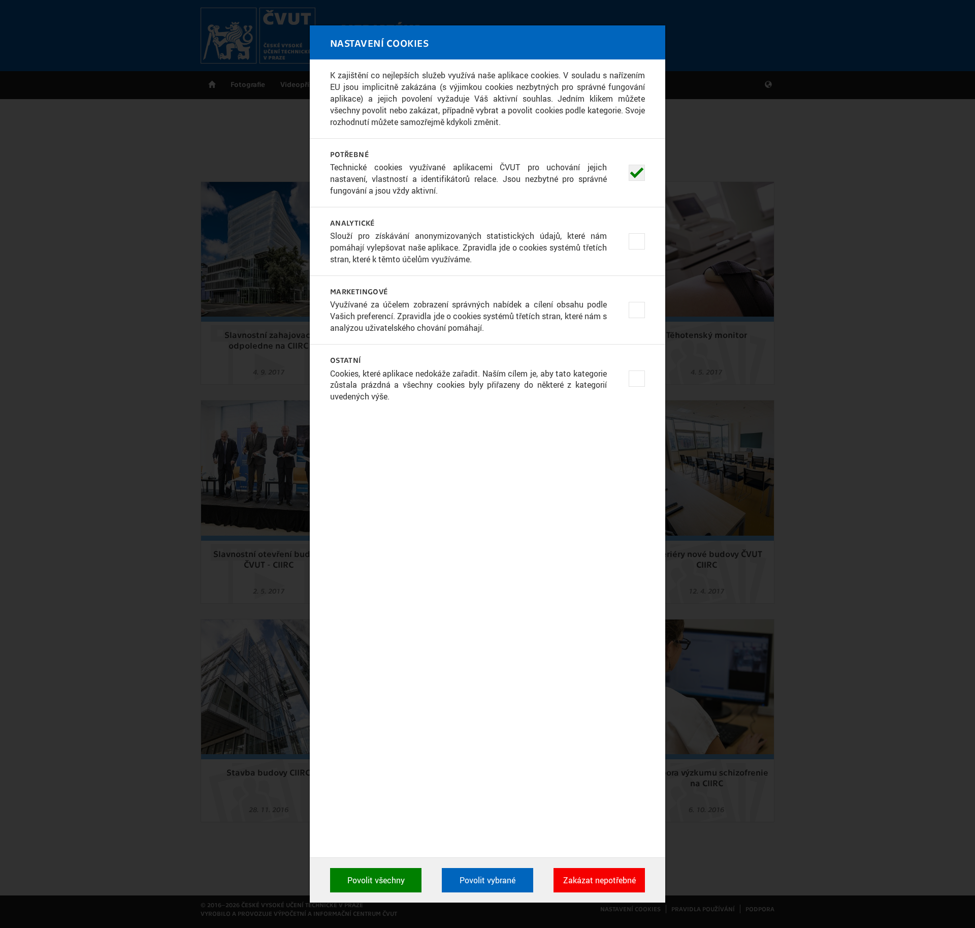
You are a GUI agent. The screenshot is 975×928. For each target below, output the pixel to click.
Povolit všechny (376, 880)
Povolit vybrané (487, 880)
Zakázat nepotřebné (599, 880)
